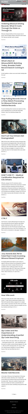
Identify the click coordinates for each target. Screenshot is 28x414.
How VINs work (7, 295)
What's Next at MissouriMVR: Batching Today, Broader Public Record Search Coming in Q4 (12, 65)
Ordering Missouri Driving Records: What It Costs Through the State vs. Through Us (12, 27)
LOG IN (24, 1)
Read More (3, 39)
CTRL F (4, 218)
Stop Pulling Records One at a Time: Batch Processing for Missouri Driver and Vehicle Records (13, 102)
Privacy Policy (14, 401)
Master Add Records (10, 373)
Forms (14, 404)
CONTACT (19, 1)
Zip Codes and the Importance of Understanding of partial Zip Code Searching (12, 334)
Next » (14, 394)
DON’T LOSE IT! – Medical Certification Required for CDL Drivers (12, 177)
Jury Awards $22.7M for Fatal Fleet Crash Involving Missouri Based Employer (13, 256)
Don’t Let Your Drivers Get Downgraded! (12, 137)
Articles (14, 407)
